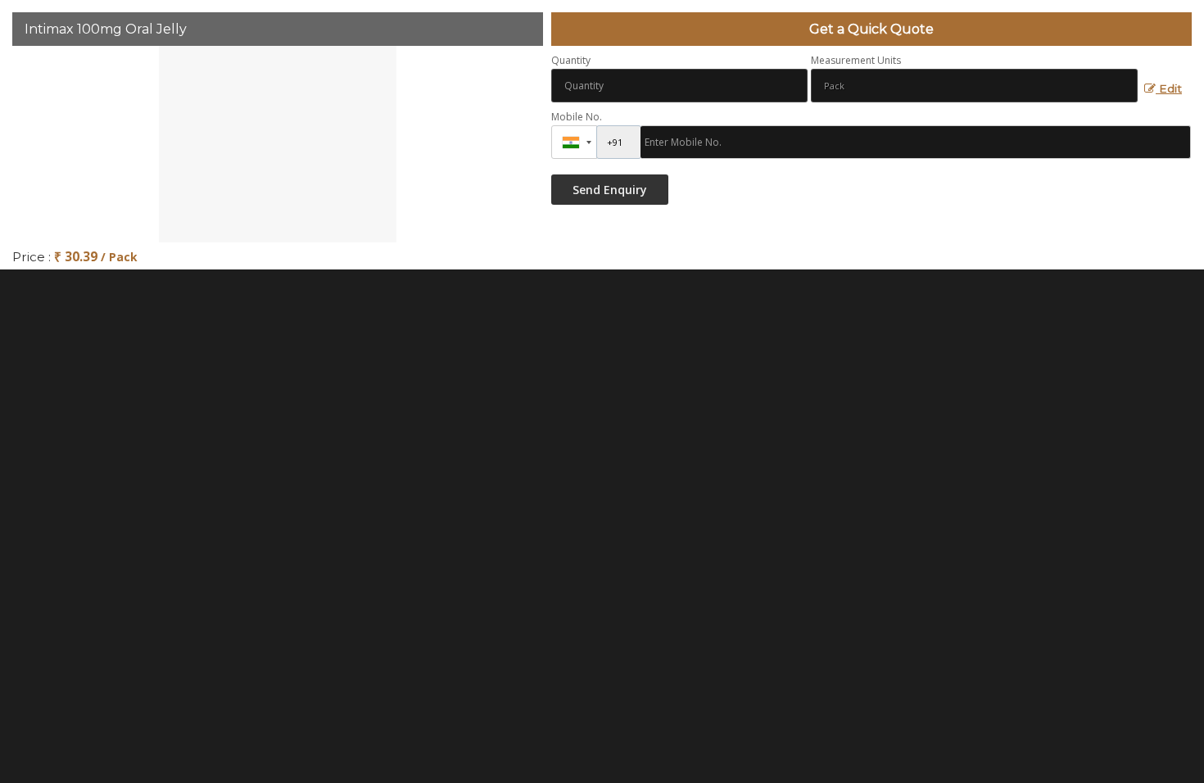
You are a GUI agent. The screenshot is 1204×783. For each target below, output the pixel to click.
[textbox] (974, 85)
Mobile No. (576, 117)
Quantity (571, 60)
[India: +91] (574, 142)
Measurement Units (856, 60)
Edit (1169, 88)
